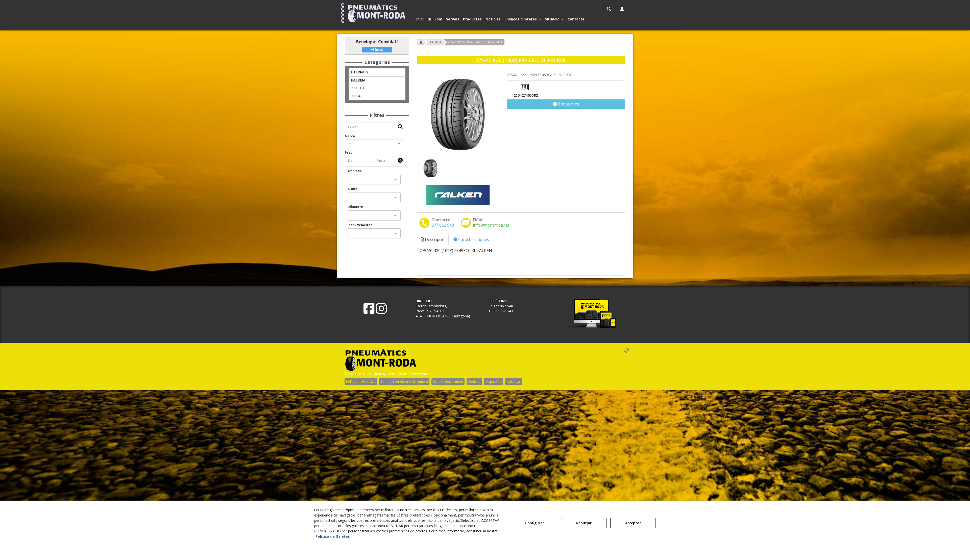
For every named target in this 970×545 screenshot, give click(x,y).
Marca (350, 136)
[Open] (395, 179)
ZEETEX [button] (358, 88)
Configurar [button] (534, 523)
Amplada (355, 171)
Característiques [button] (473, 239)
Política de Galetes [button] (333, 536)
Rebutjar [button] (584, 523)
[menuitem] (609, 9)
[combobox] (374, 144)
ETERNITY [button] (360, 72)
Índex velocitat (360, 225)
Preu (348, 152)
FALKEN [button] (358, 80)
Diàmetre (355, 207)
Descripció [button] (434, 239)
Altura (353, 189)
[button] (374, 13)
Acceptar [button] (633, 523)
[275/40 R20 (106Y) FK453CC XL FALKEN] (458, 114)
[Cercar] (399, 127)
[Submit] (399, 160)
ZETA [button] (356, 96)
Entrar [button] (378, 49)
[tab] (433, 239)
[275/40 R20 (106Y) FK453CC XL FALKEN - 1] (430, 168)
